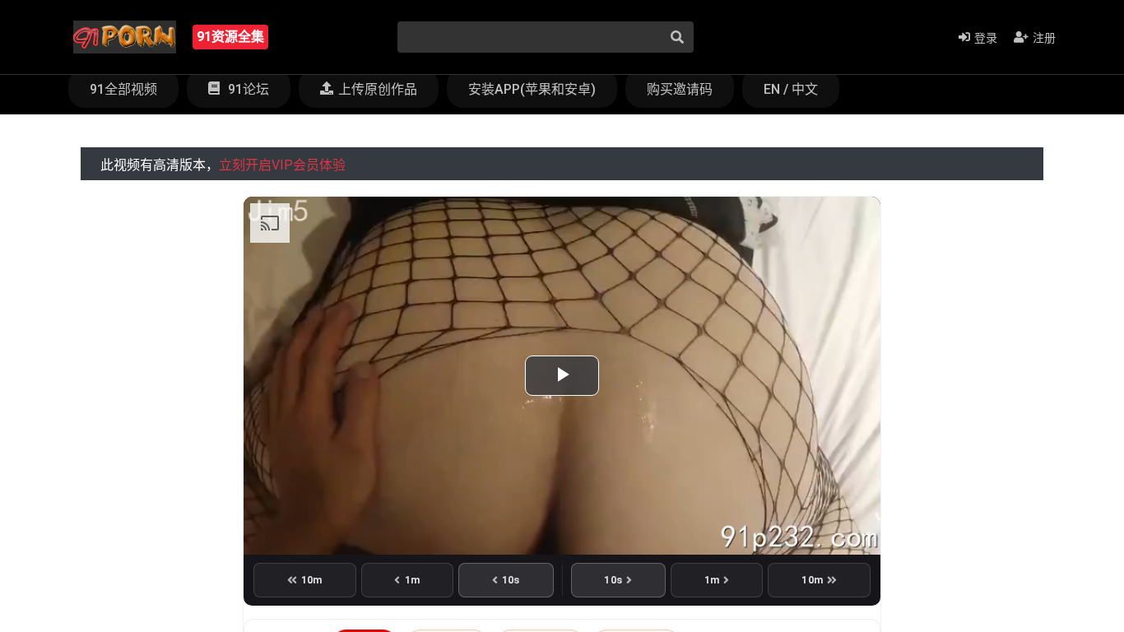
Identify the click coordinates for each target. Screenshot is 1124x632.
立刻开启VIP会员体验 (282, 165)
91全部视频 (123, 89)
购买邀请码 (680, 89)
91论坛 (247, 89)
